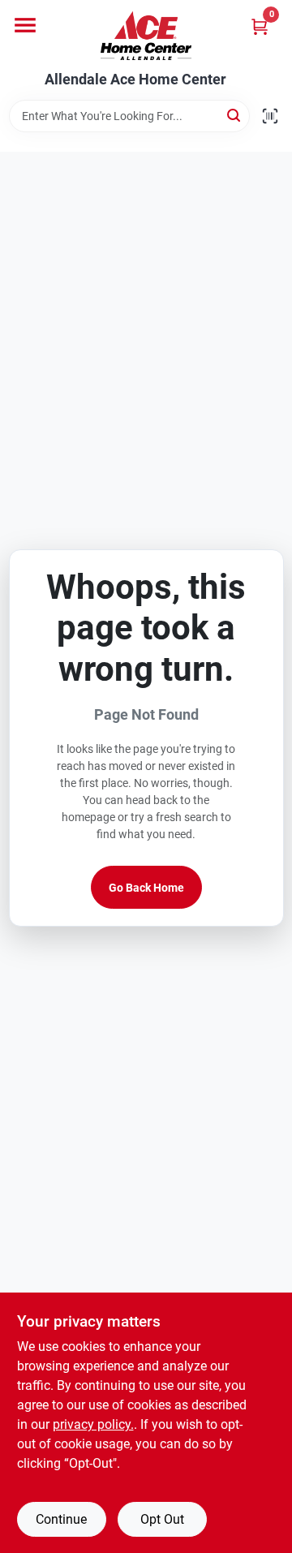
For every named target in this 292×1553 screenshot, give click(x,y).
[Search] (235, 114)
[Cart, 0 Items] (259, 26)
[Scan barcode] (270, 116)
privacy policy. (93, 1424)
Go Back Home (146, 887)
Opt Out (162, 1519)
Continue (61, 1519)
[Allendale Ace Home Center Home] (146, 35)
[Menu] (25, 25)
